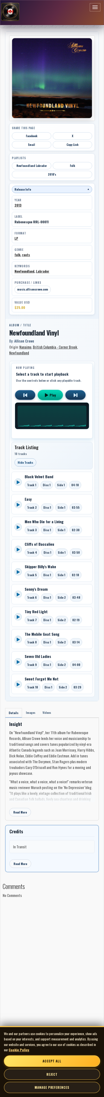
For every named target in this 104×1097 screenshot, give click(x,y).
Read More (20, 812)
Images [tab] (30, 712)
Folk (72, 166)
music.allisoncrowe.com (32, 289)
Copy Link (73, 144)
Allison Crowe (24, 341)
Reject (52, 1074)
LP (16, 238)
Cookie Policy (19, 1049)
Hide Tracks (25, 462)
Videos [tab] (47, 712)
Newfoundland (24, 271)
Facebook (31, 136)
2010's (52, 174)
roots (26, 254)
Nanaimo (25, 347)
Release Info (52, 189)
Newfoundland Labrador (31, 166)
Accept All (52, 1061)
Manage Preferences (52, 1087)
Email (31, 144)
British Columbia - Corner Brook (55, 347)
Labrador (42, 271)
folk (17, 254)
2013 (18, 205)
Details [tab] (13, 713)
